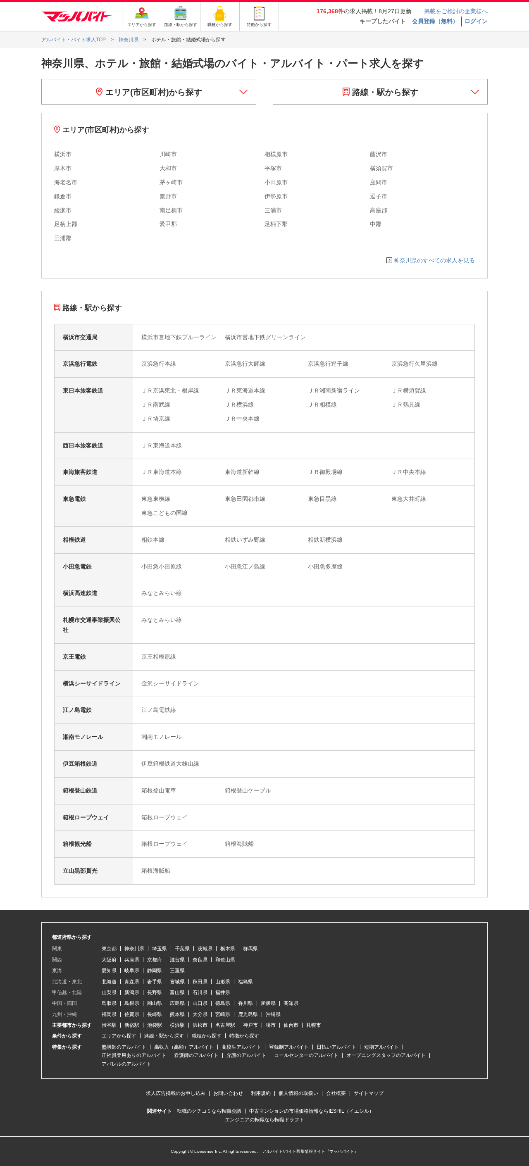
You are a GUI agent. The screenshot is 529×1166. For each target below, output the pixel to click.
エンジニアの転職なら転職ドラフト (264, 1120)
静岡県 (154, 970)
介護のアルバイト (246, 1055)
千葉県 (182, 949)
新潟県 (131, 992)
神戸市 (250, 1025)
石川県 (200, 992)
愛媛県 (268, 1003)
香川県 (245, 1003)
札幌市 (313, 1025)
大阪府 (109, 960)
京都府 (154, 960)
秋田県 (200, 982)
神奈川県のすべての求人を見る (434, 260)
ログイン (476, 21)
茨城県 (205, 949)
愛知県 (109, 970)
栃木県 (227, 949)
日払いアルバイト (336, 1047)
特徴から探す (244, 1036)
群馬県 (250, 949)
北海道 (109, 982)
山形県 (222, 982)
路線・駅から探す (384, 92)
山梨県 (109, 992)
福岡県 (109, 1014)
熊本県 (177, 1014)
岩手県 (154, 982)
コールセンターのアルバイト (306, 1055)
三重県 (177, 970)
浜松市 (200, 1025)
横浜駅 (177, 1025)
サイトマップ (369, 1093)
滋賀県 (177, 960)
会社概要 (336, 1093)
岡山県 (154, 1003)
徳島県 (222, 1003)
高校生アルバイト (241, 1047)
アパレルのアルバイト (126, 1064)
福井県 (222, 992)
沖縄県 (273, 1014)
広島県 (177, 1003)
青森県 (131, 982)
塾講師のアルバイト (124, 1047)
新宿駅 (131, 1025)
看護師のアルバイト (196, 1055)
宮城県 (177, 982)
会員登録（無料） (435, 21)
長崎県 (154, 1014)
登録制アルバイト (289, 1047)
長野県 (154, 992)
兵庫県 (131, 960)
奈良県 (200, 960)
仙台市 (291, 1025)
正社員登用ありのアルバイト (134, 1055)
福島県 (245, 982)
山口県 (200, 1003)
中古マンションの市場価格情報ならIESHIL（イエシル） (311, 1111)
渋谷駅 (109, 1025)
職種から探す (207, 1036)
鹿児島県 (248, 1014)
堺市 (271, 1025)
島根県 (131, 1003)
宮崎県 (222, 1014)
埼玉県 (159, 949)
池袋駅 (154, 1025)
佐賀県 (131, 1014)
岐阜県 (131, 970)
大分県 (200, 1014)
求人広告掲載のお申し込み (175, 1093)
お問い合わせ (228, 1093)
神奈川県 (134, 949)
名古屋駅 (225, 1025)
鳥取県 (109, 1003)
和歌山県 (225, 960)
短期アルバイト (381, 1047)
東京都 (109, 949)
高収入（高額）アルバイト (184, 1047)
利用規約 (261, 1093)
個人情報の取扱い (298, 1093)
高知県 (291, 1003)
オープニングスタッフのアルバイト (386, 1055)
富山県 (177, 992)
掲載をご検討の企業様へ (456, 11)
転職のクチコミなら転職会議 (209, 1111)
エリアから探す (119, 1036)
